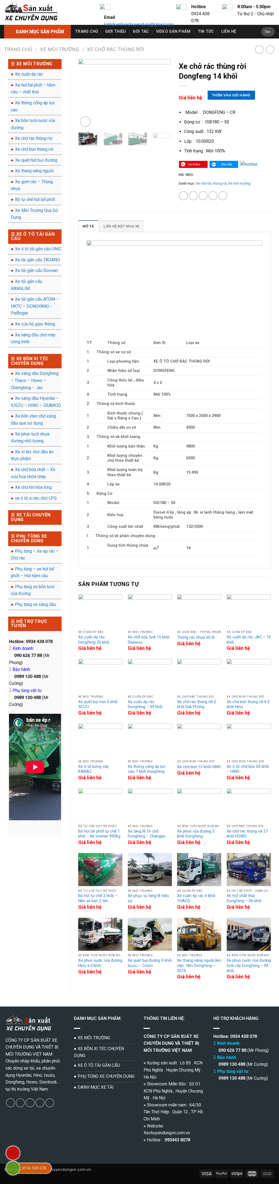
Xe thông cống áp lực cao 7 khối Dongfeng (147, 769)
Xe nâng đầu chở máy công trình (33, 338)
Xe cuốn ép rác (29, 74)
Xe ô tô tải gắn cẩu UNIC (38, 248)
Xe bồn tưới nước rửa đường (33, 124)
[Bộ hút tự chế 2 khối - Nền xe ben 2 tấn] (100, 869)
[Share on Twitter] (193, 195)
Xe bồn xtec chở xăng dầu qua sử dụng (33, 419)
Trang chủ (86, 31)
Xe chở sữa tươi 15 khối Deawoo (148, 640)
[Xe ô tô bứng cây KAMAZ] (100, 740)
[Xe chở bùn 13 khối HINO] (199, 740)
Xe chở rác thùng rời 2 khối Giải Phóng (196, 704)
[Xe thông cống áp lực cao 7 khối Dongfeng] (150, 740)
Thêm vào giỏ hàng (231, 95)
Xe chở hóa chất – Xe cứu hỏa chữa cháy (33, 473)
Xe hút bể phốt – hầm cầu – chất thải (33, 88)
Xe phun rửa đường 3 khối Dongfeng (195, 834)
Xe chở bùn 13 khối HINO (199, 767)
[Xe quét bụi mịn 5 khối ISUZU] (100, 675)
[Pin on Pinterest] (212, 195)
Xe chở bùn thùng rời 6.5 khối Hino (248, 704)
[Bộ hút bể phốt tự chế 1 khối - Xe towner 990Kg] (100, 805)
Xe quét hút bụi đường (36, 160)
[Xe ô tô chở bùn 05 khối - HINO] (249, 740)
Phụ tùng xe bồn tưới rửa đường (32, 590)
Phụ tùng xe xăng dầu (35, 604)
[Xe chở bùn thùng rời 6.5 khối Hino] (249, 675)
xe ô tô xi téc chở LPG (36, 498)
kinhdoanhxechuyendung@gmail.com (139, 24)
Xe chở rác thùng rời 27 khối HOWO (247, 834)
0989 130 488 (232, 1064)
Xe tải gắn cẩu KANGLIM (26, 285)
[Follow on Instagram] (20, 1102)
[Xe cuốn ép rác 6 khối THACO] (199, 869)
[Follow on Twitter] (30, 1102)
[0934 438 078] (13, 1168)
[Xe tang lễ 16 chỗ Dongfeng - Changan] (150, 805)
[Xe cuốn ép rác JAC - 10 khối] (249, 610)
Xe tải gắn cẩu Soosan (36, 270)
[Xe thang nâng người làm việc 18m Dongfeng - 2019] (199, 934)
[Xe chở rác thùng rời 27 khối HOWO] (249, 805)
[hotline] (193, 164)
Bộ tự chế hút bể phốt (35, 199)
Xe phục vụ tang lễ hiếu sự (148, 898)
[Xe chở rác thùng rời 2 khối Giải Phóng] (199, 675)
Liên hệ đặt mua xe (121, 226)
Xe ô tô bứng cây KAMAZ (93, 769)
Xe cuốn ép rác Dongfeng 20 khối (93, 640)
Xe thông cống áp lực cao (33, 106)
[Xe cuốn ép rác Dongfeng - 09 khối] (150, 675)
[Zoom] (85, 121)
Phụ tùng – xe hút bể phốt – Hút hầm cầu (32, 572)
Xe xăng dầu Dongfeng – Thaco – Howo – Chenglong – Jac (35, 380)
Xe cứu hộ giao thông (35, 324)
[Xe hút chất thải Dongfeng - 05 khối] (249, 869)
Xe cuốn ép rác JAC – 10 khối (249, 640)
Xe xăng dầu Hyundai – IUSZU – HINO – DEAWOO (36, 402)
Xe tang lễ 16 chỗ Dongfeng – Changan (146, 834)
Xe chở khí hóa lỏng (33, 487)
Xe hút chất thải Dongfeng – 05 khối (244, 898)
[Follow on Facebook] (10, 1102)
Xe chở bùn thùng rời (34, 149)
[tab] (88, 226)
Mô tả (88, 226)
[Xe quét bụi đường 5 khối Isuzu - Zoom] (150, 934)
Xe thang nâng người (34, 170)
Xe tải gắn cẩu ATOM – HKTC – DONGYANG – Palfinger (35, 306)
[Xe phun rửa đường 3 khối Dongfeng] (199, 805)
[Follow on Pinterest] (49, 1102)
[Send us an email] (39, 1102)
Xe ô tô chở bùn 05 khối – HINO (248, 769)
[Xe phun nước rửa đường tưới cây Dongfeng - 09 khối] (249, 934)
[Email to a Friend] (203, 195)
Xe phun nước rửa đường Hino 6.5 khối (100, 963)
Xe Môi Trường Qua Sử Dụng (34, 214)
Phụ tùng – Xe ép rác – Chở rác (35, 555)
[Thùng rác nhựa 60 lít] (199, 610)
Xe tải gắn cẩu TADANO (37, 259)
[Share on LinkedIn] (223, 195)
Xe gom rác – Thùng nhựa (32, 185)
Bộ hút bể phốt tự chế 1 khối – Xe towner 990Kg (99, 834)
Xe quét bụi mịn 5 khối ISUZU (97, 704)
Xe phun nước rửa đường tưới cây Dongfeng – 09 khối (249, 965)
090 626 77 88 (231, 1050)
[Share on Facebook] (183, 195)
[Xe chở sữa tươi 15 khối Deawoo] (150, 610)
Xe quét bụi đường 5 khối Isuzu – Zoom (150, 963)
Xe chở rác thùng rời (115, 49)
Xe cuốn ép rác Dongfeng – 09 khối (145, 704)
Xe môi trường (59, 49)
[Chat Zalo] (224, 164)
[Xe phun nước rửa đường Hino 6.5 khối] (100, 934)
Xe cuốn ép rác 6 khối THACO (196, 898)
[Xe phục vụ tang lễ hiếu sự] (150, 869)
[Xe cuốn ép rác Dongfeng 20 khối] (100, 610)
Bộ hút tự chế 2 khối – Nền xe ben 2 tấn (97, 898)
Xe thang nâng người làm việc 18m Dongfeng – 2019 (199, 965)
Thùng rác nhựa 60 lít (196, 637)
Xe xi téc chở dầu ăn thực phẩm (32, 455)
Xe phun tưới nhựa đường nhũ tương (30, 437)
